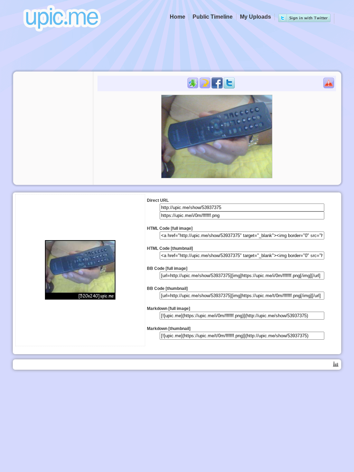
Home (177, 17)
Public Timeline (213, 17)
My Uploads (255, 17)
